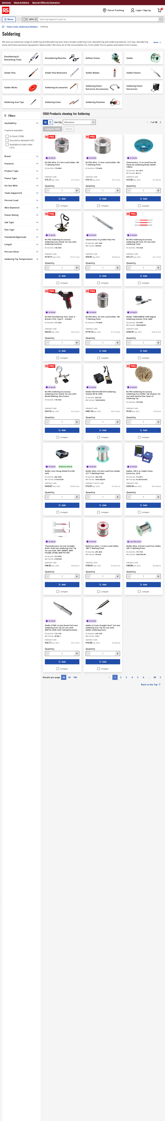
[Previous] (147, 122)
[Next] (160, 122)
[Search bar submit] (160, 19)
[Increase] (76, 190)
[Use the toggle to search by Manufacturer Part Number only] (36, 19)
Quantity (49, 185)
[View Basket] (159, 10)
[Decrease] (47, 190)
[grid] (45, 122)
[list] (50, 122)
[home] (3, 27)
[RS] (5, 10)
